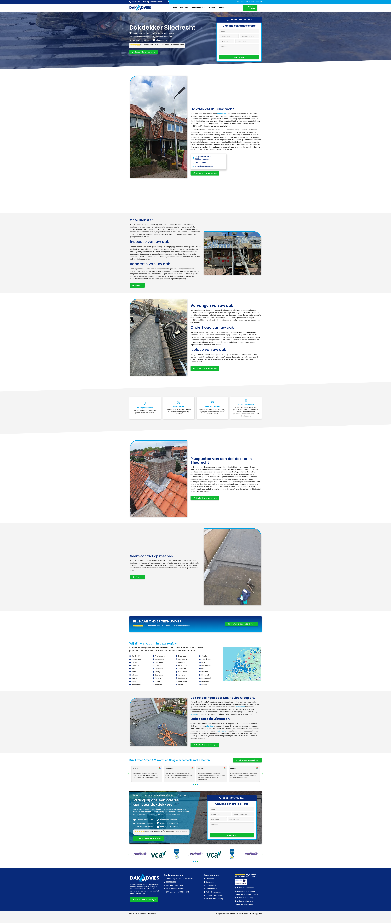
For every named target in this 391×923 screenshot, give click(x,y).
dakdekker (221, 114)
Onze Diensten (197, 8)
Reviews (211, 8)
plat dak (209, 726)
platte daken (222, 731)
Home (174, 8)
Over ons (184, 8)
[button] (128, 774)
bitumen (194, 714)
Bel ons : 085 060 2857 (241, 19)
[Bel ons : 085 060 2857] (227, 20)
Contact (221, 8)
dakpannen (240, 707)
